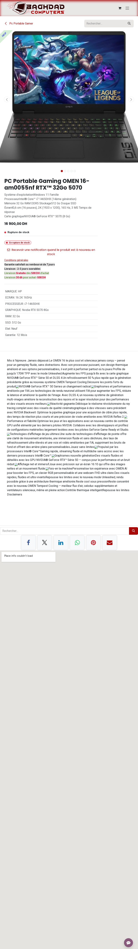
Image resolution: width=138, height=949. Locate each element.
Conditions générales (16, 260)
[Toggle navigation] (127, 8)
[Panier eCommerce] (120, 8)
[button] (7, 99)
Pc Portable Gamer (21, 23)
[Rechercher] (129, 23)
